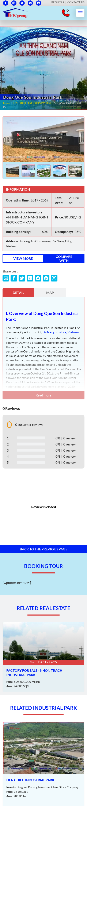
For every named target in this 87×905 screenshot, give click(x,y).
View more (23, 258)
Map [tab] (50, 292)
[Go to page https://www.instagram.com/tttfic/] (13, 3)
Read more (43, 395)
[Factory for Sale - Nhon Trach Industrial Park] (43, 657)
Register (57, 2)
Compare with (64, 258)
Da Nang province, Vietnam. (61, 332)
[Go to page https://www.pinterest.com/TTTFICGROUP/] (30, 3)
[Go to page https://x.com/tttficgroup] (22, 3)
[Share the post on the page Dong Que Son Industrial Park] (6, 278)
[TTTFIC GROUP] (15, 12)
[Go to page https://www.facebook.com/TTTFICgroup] (5, 3)
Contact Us (75, 2)
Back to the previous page (43, 549)
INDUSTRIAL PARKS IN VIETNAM (32, 103)
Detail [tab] (18, 292)
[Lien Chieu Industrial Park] (43, 764)
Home (6, 103)
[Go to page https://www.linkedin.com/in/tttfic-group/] (38, 3)
